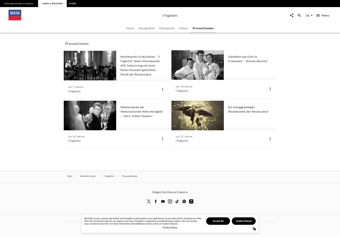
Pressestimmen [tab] (203, 28)
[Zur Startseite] (84, 19)
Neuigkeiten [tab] (146, 28)
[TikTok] (177, 201)
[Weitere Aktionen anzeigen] (162, 89)
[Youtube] (162, 201)
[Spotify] (184, 201)
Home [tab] (130, 28)
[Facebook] (155, 201)
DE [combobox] (308, 15)
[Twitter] (148, 201)
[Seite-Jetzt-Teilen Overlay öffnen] (291, 15)
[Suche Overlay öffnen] (299, 15)
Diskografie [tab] (167, 28)
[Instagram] (170, 201)
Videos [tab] (183, 28)
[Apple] (191, 201)
